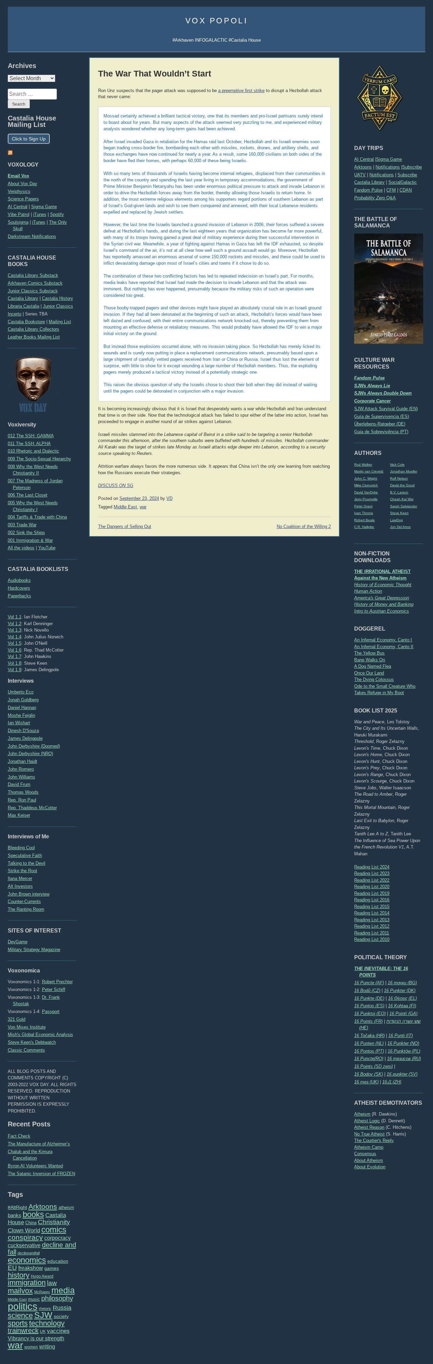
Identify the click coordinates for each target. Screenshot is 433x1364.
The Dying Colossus (374, 679)
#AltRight (17, 1207)
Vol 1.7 (14, 656)
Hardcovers (19, 588)
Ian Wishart (19, 722)
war (15, 1345)
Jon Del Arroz (400, 527)
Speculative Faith (25, 855)
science (20, 1315)
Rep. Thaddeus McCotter (32, 807)
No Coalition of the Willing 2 (304, 526)
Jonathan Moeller (403, 471)
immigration (27, 1282)
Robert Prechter (57, 981)
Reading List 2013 (371, 919)
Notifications (387, 167)
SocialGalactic (402, 182)
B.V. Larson (399, 492)
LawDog (396, 520)
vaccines (58, 1331)
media (63, 1290)
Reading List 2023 (371, 873)
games (51, 1268)
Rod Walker (363, 464)
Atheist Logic (367, 1120)
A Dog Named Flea (372, 666)
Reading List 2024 (371, 867)
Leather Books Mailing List (34, 336)
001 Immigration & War (30, 540)
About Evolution (369, 1166)
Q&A (375, 197)
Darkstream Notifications (32, 236)
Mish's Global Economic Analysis (40, 1034)
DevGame (17, 941)
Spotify (57, 214)
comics (53, 1229)
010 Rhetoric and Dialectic (33, 451)
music (34, 1299)
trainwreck (23, 1330)
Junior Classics (58, 306)
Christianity (54, 1222)
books (33, 1214)
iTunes (39, 214)
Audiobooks (19, 580)
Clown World (24, 1230)
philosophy (57, 1298)
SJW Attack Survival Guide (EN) (386, 408)
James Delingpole (25, 738)
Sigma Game (389, 159)
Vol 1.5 (14, 643)
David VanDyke (366, 492)
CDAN (406, 190)
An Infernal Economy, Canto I (383, 639)
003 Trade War (22, 524)
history (18, 1275)
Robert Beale (364, 520)
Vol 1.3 (14, 630)
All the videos (21, 547)
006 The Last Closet (27, 495)
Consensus (365, 1153)
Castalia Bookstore (26, 321)
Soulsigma (18, 222)
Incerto (14, 313)
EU (12, 1267)
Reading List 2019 (371, 893)
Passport (51, 1011)
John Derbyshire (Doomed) (34, 746)
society (61, 1316)
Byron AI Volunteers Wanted (35, 1165)
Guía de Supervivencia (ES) (381, 416)
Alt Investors (20, 886)
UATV (360, 174)
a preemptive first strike (241, 90)
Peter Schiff (53, 989)
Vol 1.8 (14, 663)
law (52, 1282)
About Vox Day (22, 183)
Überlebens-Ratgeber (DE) (379, 423)
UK (43, 1331)
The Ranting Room (26, 909)
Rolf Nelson (399, 478)
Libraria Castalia (23, 306)
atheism (66, 1207)
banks (14, 1215)
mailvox (20, 1290)
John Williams (21, 776)
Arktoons (363, 167)
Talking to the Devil (26, 863)
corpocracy (57, 1238)
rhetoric (45, 1308)
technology (47, 1323)
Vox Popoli (216, 20)
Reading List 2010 (371, 939)
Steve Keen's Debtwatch (32, 1042)
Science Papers (23, 198)
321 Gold (16, 1019)
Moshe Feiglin (21, 715)
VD (169, 498)
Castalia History (57, 298)
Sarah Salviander (403, 506)
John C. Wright (365, 478)
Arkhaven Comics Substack (35, 283)
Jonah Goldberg (23, 699)
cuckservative (24, 1245)
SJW (43, 1315)
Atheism (362, 1114)
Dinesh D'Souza (23, 730)
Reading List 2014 (371, 913)
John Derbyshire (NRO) (30, 753)
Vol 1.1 (14, 616)
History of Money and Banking (383, 604)
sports (18, 1323)
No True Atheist (369, 1134)
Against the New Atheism (380, 577)
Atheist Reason (369, 1127)
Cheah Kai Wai (401, 499)
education (57, 1261)
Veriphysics (19, 191)
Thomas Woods (23, 792)
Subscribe (412, 167)
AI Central (364, 159)
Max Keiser (19, 815)
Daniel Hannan (22, 707)
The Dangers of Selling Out (124, 526)
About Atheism (368, 1160)
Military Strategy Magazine (34, 949)
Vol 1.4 (14, 636)
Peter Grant (363, 506)
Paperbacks (19, 595)
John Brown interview (28, 894)
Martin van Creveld (368, 471)
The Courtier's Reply (374, 1140)
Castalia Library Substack (33, 275)
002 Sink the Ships (26, 532)
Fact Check (19, 1136)
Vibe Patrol (18, 214)
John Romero (21, 769)
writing (47, 1346)
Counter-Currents (24, 901)
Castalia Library (369, 182)
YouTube (46, 547)
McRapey (42, 1292)
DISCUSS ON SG (115, 485)
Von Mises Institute (27, 1027)
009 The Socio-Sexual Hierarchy (39, 458)
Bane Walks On (369, 659)
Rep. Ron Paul (22, 799)
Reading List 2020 (371, 886)
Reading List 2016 (371, 899)
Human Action (368, 591)
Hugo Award (42, 1276)
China (31, 1222)
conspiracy (25, 1237)
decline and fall (42, 1248)
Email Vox (18, 175)
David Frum (19, 784)
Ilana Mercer (20, 878)
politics (23, 1306)
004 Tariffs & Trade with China (37, 517)
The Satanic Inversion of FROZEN (41, 1173)
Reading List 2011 (371, 933)
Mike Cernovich (366, 485)
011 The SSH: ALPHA (29, 443)
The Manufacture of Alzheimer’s (39, 1143)
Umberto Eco (20, 692)
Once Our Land (369, 673)
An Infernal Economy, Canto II (383, 646)
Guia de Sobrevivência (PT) (381, 431)
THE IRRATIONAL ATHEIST (382, 571)
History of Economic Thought (382, 584)
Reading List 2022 (371, 880)
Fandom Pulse (368, 190)
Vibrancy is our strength (36, 1338)
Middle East (17, 1299)
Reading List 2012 (371, 926)
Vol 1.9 (14, 669)
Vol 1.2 (14, 623)
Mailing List (60, 321)
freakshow (30, 1268)
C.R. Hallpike (364, 527)
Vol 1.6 (14, 650)
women (31, 1347)
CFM (391, 190)
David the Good (402, 485)
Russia (62, 1307)
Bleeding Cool (21, 847)
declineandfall (29, 1253)
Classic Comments (26, 1050)
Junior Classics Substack (33, 290)
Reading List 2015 (371, 906)
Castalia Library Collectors (33, 329)
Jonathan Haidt (22, 761)
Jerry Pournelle (366, 499)
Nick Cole (397, 464)
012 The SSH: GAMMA (31, 435)
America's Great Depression (381, 597)
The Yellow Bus (369, 653)
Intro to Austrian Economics (381, 611)
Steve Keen (399, 513)
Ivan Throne (363, 513)
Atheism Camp (368, 1147)
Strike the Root (22, 870)
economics (27, 1259)
